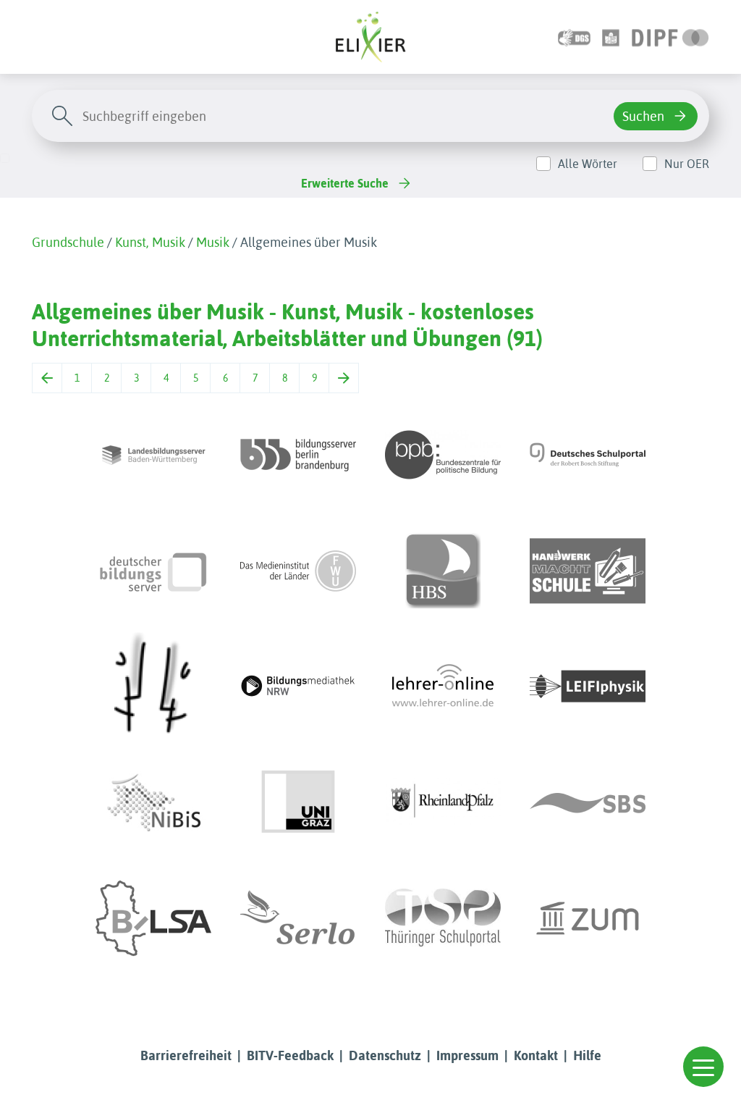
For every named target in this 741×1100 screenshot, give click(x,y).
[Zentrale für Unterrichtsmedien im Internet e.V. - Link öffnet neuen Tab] (587, 918)
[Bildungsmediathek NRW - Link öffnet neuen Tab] (298, 686)
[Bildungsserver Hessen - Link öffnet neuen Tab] (153, 686)
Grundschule (68, 242)
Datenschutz (385, 1055)
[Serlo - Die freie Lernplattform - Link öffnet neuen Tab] (298, 918)
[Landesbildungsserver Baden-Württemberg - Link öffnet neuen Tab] (153, 455)
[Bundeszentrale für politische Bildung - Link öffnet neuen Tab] (443, 455)
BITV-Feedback (290, 1055)
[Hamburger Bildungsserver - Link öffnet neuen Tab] (443, 571)
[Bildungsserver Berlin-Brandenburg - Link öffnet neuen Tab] (298, 455)
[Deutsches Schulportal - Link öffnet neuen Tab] (587, 455)
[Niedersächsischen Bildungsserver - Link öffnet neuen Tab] (153, 802)
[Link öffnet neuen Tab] (670, 36)
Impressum (467, 1055)
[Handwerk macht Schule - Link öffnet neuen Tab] (587, 571)
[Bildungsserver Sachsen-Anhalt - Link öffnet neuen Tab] (153, 918)
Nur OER (686, 163)
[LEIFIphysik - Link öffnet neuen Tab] (587, 686)
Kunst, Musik (150, 242)
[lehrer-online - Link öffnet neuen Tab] (443, 686)
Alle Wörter (587, 163)
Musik (212, 242)
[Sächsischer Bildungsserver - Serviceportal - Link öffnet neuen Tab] (587, 802)
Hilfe (587, 1055)
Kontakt (536, 1055)
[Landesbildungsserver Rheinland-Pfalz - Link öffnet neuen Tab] (443, 802)
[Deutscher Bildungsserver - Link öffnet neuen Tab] (153, 571)
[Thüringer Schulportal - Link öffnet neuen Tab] (443, 918)
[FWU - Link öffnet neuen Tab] (298, 571)
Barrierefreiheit (186, 1055)
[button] (703, 1066)
